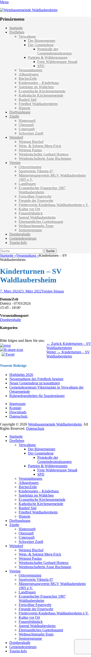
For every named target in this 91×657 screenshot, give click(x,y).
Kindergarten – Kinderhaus (39, 83)
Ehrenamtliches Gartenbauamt (41, 222)
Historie (24, 108)
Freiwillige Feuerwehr (35, 196)
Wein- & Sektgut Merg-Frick (40, 146)
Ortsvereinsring (30, 167)
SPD (40, 66)
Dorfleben (16, 32)
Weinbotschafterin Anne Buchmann (45, 158)
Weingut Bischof (31, 142)
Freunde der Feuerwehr (36, 200)
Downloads (17, 412)
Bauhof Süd (27, 99)
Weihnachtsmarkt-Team (36, 226)
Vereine (15, 163)
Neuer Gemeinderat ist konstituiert (34, 383)
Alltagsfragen (28, 74)
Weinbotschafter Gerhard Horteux (44, 154)
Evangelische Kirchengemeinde (42, 91)
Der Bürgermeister (41, 41)
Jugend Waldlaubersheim (37, 217)
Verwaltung (27, 36)
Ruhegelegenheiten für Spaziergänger (37, 396)
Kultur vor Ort (29, 209)
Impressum (17, 404)
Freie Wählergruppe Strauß (57, 62)
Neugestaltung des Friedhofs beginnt (36, 379)
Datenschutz (18, 416)
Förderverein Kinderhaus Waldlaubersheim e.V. (54, 205)
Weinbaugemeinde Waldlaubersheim (55, 424)
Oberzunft (26, 125)
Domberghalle (19, 234)
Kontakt (15, 408)
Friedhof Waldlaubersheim (38, 104)
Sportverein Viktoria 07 (36, 171)
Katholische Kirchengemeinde (41, 95)
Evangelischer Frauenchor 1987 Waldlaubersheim (42, 190)
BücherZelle (28, 78)
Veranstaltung (27, 255)
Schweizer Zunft (31, 133)
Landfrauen (27, 184)
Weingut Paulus (30, 150)
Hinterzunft (27, 121)
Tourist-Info (18, 243)
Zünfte (14, 116)
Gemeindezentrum (22, 238)
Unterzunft (27, 129)
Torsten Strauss (53, 291)
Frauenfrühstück (31, 213)
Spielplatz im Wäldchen (36, 87)
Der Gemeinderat (40, 45)
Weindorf (16, 137)
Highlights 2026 (21, 375)
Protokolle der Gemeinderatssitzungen (54, 51)
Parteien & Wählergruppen (47, 57)
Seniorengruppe (30, 230)
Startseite (16, 28)
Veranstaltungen (30, 70)
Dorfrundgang (19, 112)
